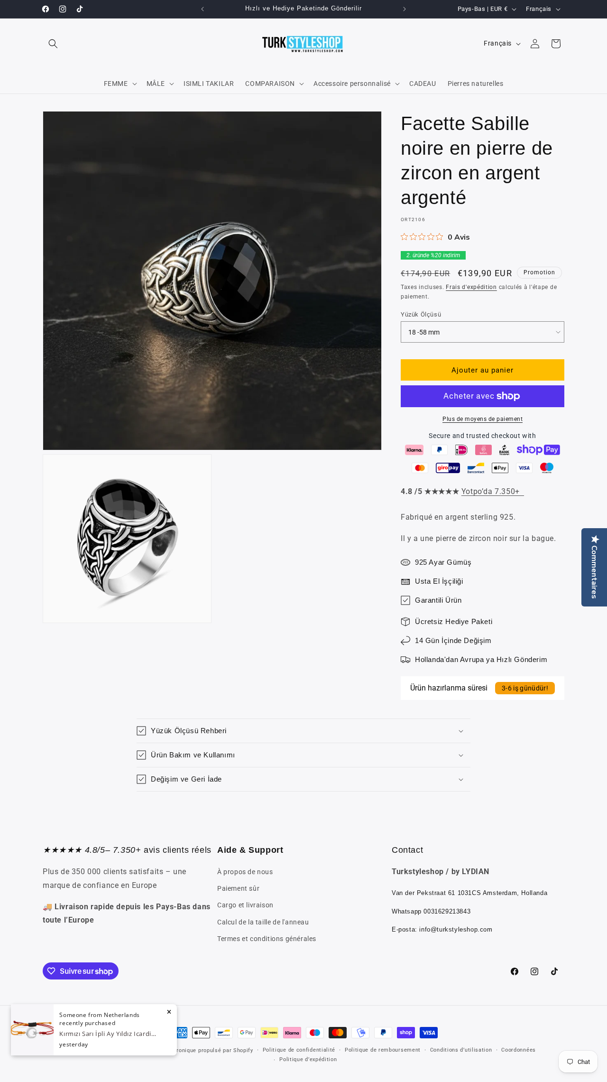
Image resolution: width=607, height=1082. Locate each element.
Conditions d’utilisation (461, 1050)
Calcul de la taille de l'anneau (263, 922)
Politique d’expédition (308, 1059)
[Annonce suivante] (404, 9)
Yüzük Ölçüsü (421, 314)
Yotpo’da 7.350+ (492, 491)
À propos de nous (245, 872)
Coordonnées (518, 1050)
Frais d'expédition (471, 287)
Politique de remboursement (383, 1050)
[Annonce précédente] (202, 9)
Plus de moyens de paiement (482, 419)
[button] (53, 43)
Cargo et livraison (245, 905)
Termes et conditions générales (266, 938)
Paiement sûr (238, 888)
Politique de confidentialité (299, 1050)
